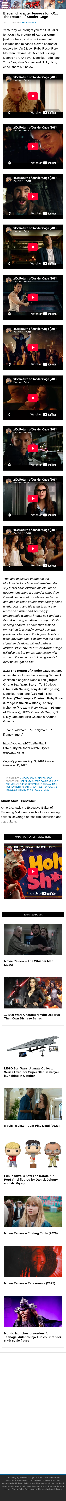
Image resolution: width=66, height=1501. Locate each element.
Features (39, 1382)
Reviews (39, 1377)
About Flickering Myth (39, 1446)
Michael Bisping (19, 784)
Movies (41, 778)
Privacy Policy (18, 1489)
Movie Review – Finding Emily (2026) (31, 1233)
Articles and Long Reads (39, 1387)
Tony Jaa (48, 787)
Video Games (39, 1425)
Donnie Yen (47, 781)
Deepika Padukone (30, 781)
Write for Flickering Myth (39, 1457)
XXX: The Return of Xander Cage (31, 790)
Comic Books (39, 1419)
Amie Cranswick (28, 778)
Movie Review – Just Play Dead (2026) (32, 1125)
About (39, 1442)
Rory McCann (22, 787)
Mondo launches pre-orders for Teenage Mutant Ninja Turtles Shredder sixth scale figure (32, 1337)
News (49, 778)
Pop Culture (39, 1403)
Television (39, 1414)
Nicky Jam (46, 784)
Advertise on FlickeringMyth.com (39, 1452)
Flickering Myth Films (39, 1436)
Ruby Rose (36, 787)
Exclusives (39, 1398)
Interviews (39, 1392)
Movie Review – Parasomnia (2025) (29, 1283)
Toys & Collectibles (39, 1430)
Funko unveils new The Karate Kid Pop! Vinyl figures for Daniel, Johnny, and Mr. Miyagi (31, 1179)
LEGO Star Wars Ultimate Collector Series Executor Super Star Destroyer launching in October (31, 1072)
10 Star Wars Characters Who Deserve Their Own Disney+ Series (32, 1016)
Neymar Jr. (34, 784)
